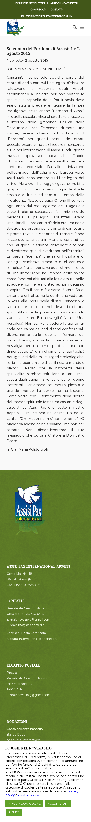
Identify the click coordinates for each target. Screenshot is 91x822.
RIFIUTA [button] (14, 812)
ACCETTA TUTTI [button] (58, 803)
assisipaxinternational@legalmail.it (32, 639)
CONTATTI (57, 9)
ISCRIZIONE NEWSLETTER (30, 3)
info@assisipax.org (31, 625)
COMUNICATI (38, 9)
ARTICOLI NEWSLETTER (64, 3)
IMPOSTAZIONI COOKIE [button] (24, 803)
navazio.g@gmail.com (34, 619)
